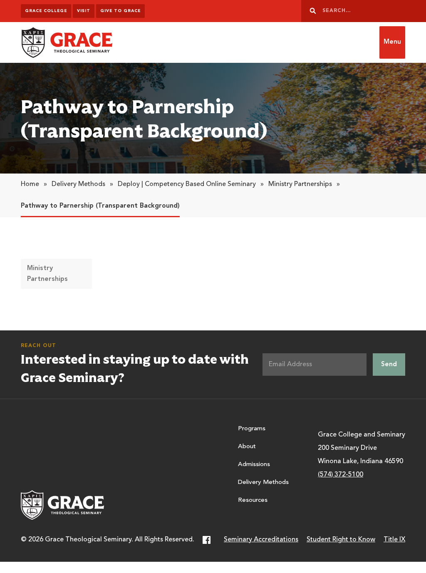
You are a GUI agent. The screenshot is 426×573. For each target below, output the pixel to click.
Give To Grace (120, 11)
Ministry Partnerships (300, 184)
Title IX (394, 539)
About (247, 447)
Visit (83, 11)
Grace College (46, 11)
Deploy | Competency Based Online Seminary (187, 184)
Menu (392, 42)
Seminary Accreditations (261, 539)
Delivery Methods (78, 184)
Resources (252, 500)
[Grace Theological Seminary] (66, 42)
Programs (251, 429)
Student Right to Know (341, 539)
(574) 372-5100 (340, 474)
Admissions (254, 464)
